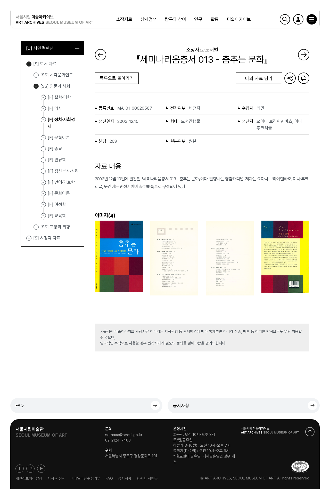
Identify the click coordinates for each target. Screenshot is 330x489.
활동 (215, 19)
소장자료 (124, 19)
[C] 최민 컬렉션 (40, 48)
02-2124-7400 (118, 440)
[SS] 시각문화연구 (36, 75)
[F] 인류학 (57, 159)
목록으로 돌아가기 (117, 78)
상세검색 (148, 19)
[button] (312, 19)
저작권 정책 (56, 478)
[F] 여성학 (57, 204)
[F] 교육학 (57, 215)
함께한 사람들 (147, 478)
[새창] (300, 467)
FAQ (19, 405)
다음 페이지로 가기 (303, 54)
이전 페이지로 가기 (100, 54)
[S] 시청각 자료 (29, 238)
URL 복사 (290, 78)
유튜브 (41, 468)
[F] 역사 (55, 108)
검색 (285, 19)
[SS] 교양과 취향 (36, 227)
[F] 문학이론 (59, 137)
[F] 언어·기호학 (61, 182)
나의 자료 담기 (259, 78)
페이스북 (19, 468)
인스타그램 (30, 468)
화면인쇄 (303, 78)
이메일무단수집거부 (85, 478)
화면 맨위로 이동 (310, 431)
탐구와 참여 (175, 19)
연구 (198, 19)
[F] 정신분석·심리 (63, 170)
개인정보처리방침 (28, 478)
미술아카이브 (239, 19)
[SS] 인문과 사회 (36, 86)
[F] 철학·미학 (59, 97)
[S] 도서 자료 (29, 64)
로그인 (298, 19)
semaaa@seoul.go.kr (123, 434)
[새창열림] (41, 430)
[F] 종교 (55, 148)
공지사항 (181, 405)
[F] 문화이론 (59, 193)
